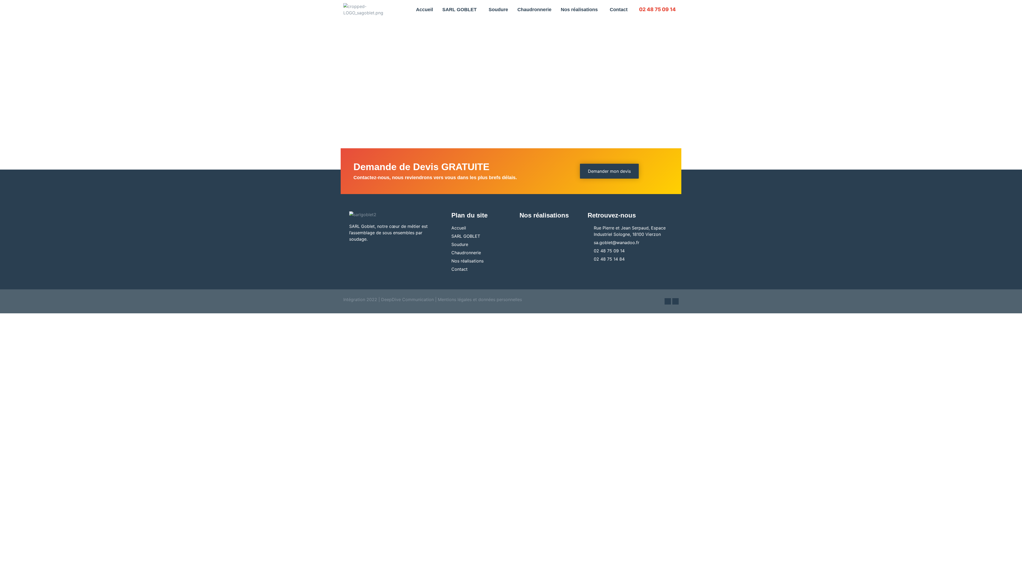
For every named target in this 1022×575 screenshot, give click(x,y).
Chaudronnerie (534, 9)
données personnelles (500, 299)
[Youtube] (675, 301)
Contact (619, 9)
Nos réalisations (579, 9)
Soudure (498, 9)
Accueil (424, 9)
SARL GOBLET (459, 9)
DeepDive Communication (407, 299)
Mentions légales (455, 299)
